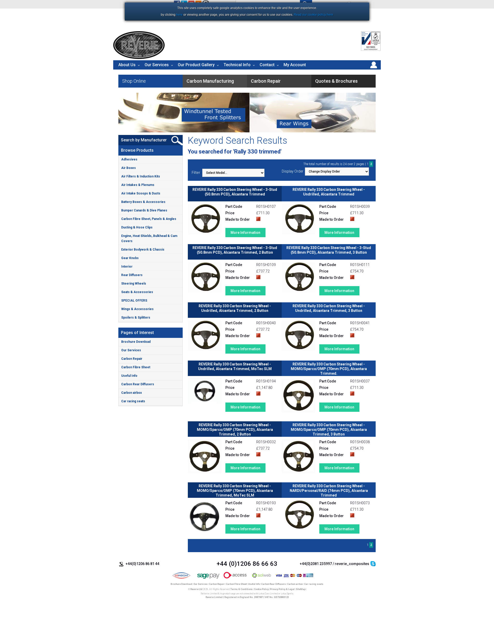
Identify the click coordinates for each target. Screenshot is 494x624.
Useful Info (129, 376)
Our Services (157, 64)
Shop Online (134, 81)
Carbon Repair (131, 359)
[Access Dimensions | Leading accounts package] (235, 579)
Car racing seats (133, 401)
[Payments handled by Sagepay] (208, 579)
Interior (127, 266)
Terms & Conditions (242, 589)
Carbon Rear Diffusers (137, 384)
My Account (295, 64)
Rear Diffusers (132, 275)
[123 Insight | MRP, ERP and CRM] (182, 579)
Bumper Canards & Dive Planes (144, 210)
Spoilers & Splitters (135, 317)
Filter (196, 172)
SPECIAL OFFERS (134, 300)
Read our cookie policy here (313, 14)
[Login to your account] (373, 68)
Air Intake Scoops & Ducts (140, 193)
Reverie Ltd (196, 589)
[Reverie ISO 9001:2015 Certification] (371, 50)
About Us (127, 64)
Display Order (292, 171)
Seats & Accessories (137, 292)
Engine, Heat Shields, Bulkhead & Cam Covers (149, 238)
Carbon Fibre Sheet (135, 367)
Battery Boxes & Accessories (143, 202)
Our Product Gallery (196, 64)
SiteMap (300, 589)
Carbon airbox (131, 393)
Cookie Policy (261, 589)
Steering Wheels (133, 283)
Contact (267, 64)
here (179, 14)
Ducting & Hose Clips (137, 227)
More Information (245, 232)
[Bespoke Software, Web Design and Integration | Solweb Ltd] (262, 579)
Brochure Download (136, 342)
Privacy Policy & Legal (282, 589)
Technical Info (237, 64)
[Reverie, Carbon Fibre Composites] (139, 58)
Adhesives (129, 159)
